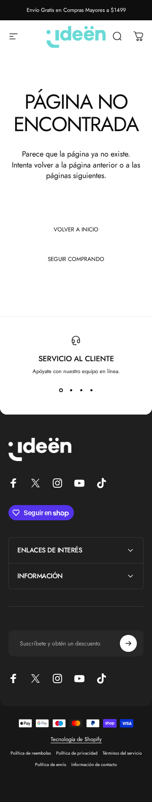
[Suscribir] (128, 643)
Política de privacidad (77, 753)
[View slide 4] (91, 390)
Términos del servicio (122, 753)
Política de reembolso (31, 753)
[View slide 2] (71, 390)
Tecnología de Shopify (76, 739)
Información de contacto (94, 764)
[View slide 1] (61, 390)
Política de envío (50, 764)
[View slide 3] (81, 390)
